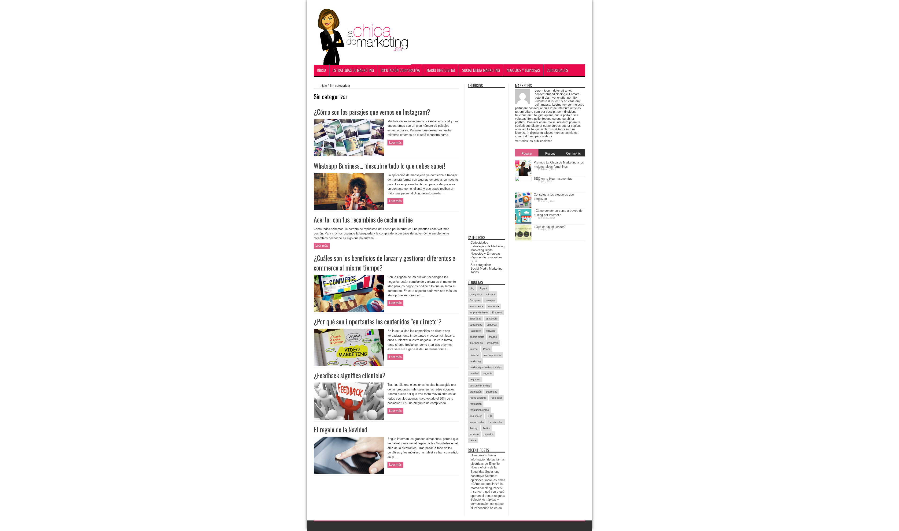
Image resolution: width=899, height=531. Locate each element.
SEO (474, 261)
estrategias (476, 324)
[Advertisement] (500, 30)
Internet (474, 349)
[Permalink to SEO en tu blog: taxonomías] (523, 180)
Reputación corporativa (400, 70)
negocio (487, 373)
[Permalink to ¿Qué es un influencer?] (523, 238)
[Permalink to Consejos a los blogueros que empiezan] (523, 206)
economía (493, 306)
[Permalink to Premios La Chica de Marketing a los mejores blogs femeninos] (523, 174)
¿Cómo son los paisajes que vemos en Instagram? (372, 112)
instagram (492, 343)
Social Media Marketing (481, 70)
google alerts (477, 336)
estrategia (491, 318)
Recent (550, 153)
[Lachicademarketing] (362, 59)
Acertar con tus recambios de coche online (363, 219)
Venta (473, 440)
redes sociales (478, 397)
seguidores (476, 416)
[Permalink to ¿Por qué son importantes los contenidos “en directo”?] (349, 363)
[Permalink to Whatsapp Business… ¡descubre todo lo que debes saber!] (349, 207)
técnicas (474, 434)
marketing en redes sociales (486, 367)
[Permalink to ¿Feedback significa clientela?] (349, 417)
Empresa (497, 312)
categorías (476, 294)
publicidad (491, 391)
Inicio (321, 70)
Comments (573, 153)
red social (496, 397)
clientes (490, 294)
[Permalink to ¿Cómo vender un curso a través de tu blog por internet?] (523, 222)
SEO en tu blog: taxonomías (553, 178)
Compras (475, 300)
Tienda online (495, 422)
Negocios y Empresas (523, 70)
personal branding (480, 385)
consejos (490, 300)
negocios (475, 379)
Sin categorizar (481, 265)
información (476, 343)
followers (491, 330)
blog (472, 288)
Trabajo (474, 428)
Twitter (486, 428)
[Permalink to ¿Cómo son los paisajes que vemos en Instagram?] (349, 153)
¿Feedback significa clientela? (349, 375)
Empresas (475, 318)
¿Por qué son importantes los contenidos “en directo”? (378, 321)
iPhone (486, 349)
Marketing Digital (441, 70)
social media (477, 422)
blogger (483, 288)
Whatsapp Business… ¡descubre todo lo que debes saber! (379, 166)
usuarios (489, 434)
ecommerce (476, 306)
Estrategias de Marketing (353, 70)
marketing (475, 361)
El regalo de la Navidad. (341, 429)
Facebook (475, 330)
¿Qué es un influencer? (549, 227)
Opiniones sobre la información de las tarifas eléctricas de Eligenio (488, 459)
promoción (476, 391)
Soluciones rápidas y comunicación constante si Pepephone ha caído (487, 504)
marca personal (492, 355)
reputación (476, 403)
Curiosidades (557, 70)
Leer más (395, 142)
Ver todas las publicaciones (533, 141)
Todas (475, 272)
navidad (474, 373)
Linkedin (474, 355)
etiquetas (492, 324)
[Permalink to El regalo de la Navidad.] (349, 471)
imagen (493, 336)
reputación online (479, 409)
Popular (527, 153)
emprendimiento (479, 312)
